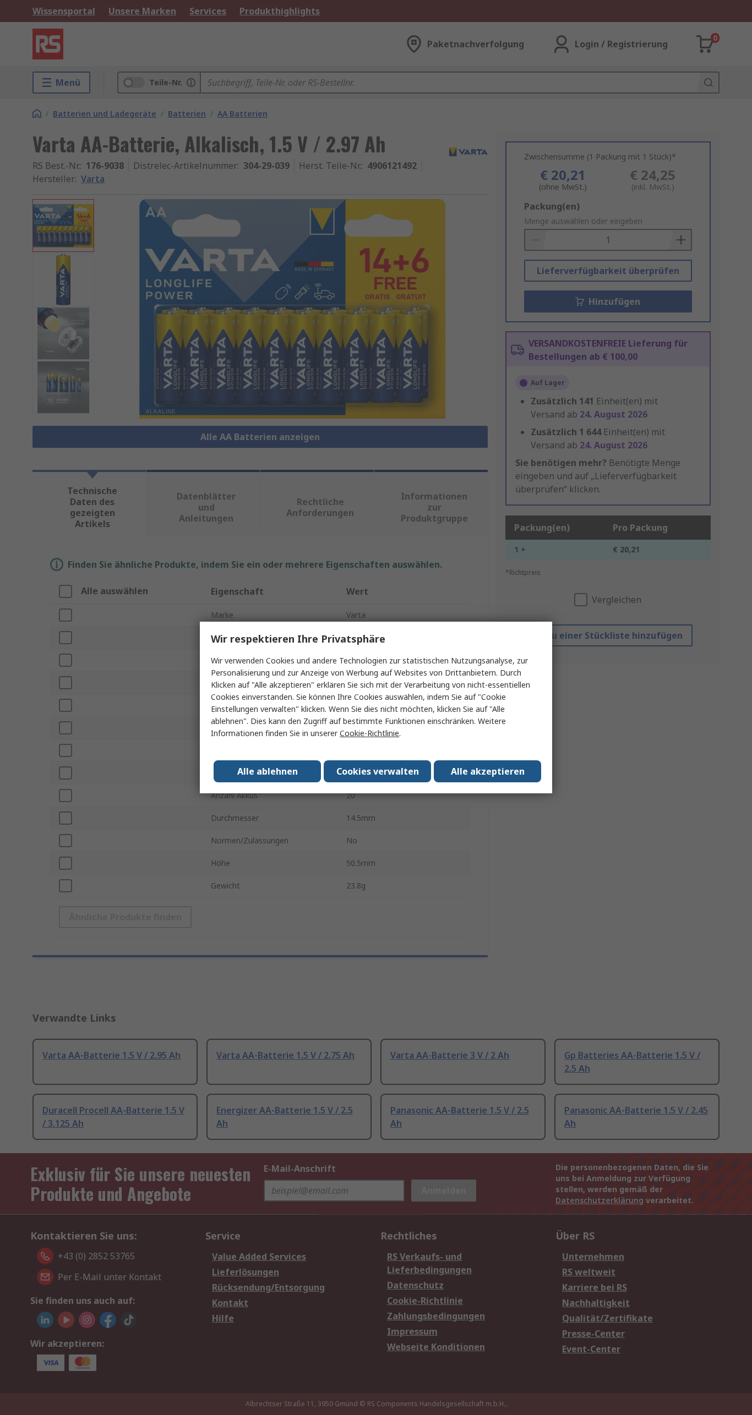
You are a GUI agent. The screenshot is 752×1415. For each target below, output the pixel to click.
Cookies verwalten (377, 771)
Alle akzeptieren (488, 771)
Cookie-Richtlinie (369, 733)
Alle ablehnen (267, 771)
